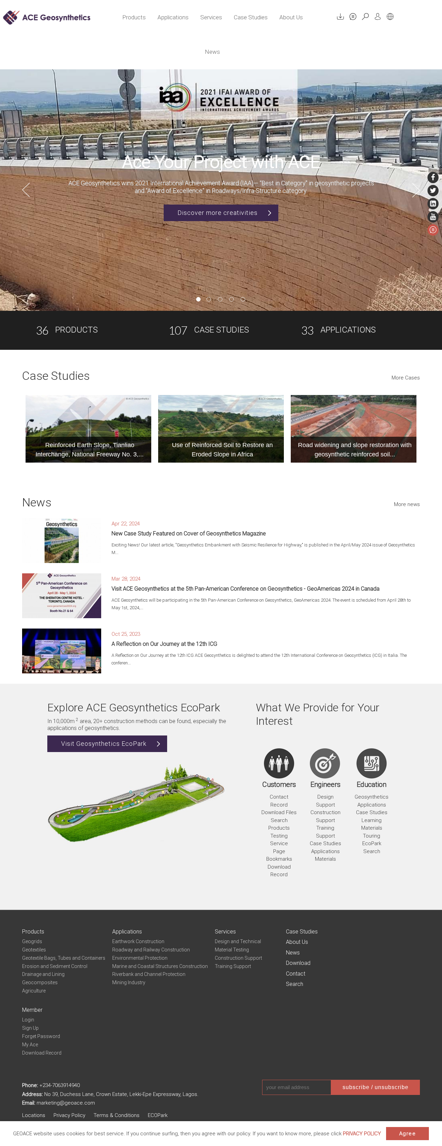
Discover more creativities (217, 212)
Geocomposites (40, 982)
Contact (295, 973)
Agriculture (34, 991)
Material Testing (232, 949)
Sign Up (30, 1028)
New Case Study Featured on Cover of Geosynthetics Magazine (189, 533)
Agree (407, 1133)
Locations (33, 1115)
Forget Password (41, 1036)
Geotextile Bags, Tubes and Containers (63, 958)
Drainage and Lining (43, 974)
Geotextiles (34, 949)
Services (211, 17)
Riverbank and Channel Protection (148, 974)
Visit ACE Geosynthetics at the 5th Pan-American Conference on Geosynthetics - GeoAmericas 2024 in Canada (245, 588)
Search (371, 851)
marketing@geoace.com (66, 1103)
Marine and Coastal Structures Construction (160, 966)
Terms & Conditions (117, 1115)
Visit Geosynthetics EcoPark (103, 743)
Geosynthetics (371, 797)
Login (28, 1019)
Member (32, 1010)
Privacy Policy (69, 1115)
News (212, 51)
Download (298, 963)
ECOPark (157, 1115)
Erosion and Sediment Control (54, 966)
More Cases (406, 378)
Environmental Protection (139, 958)
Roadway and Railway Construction (151, 949)
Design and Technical (238, 941)
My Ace (30, 1044)
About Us (291, 17)
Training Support (233, 966)
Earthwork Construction (138, 941)
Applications (173, 17)
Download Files (279, 812)
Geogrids (32, 941)
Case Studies (251, 17)
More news (407, 504)
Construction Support (238, 958)
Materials (325, 859)
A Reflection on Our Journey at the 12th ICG (164, 644)
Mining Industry (128, 982)
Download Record (41, 1053)
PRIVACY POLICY (362, 1133)
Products (134, 17)
